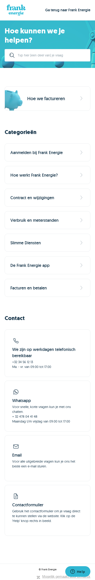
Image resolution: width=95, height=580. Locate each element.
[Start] (16, 10)
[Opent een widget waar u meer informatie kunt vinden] (77, 572)
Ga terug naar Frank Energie (67, 10)
